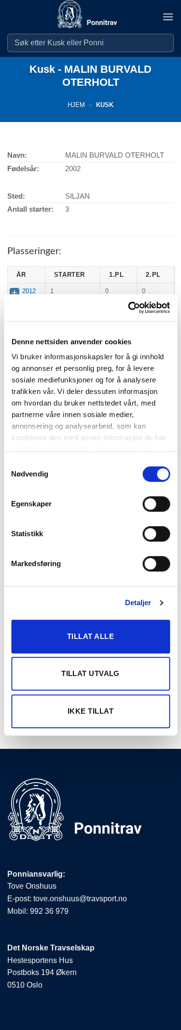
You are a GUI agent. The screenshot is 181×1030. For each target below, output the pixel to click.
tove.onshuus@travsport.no (80, 898)
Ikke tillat (90, 711)
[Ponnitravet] (90, 17)
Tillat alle (90, 636)
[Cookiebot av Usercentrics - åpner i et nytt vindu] (129, 307)
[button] (168, 16)
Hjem (76, 104)
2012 (29, 291)
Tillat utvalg (90, 673)
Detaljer (138, 602)
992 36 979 (49, 911)
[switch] (156, 504)
